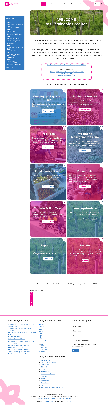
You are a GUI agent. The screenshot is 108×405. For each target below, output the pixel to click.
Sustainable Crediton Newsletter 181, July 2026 (21, 329)
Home (43, 4)
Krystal (69, 401)
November (43, 349)
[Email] (66, 303)
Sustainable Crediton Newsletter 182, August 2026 (66, 65)
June (41, 331)
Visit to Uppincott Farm (67, 76)
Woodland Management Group (85, 135)
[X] (66, 298)
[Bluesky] (66, 296)
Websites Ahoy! (49, 401)
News (43, 378)
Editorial (44, 367)
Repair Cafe (11, 31)
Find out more (48, 111)
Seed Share (45, 383)
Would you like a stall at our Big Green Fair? (67, 72)
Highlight (44, 376)
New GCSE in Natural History (18, 349)
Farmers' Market (47, 371)
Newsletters (83, 4)
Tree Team (48, 133)
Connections (74, 4)
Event (43, 369)
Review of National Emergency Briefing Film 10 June (19, 346)
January (42, 342)
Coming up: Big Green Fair (48, 98)
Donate (97, 4)
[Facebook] (66, 293)
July (40, 329)
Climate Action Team (48, 208)
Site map (68, 398)
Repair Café (85, 171)
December (43, 347)
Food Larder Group (48, 171)
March (41, 338)
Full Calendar (10, 68)
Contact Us (48, 259)
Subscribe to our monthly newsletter (83, 213)
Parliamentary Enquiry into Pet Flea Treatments (21, 342)
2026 (42, 324)
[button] (101, 4)
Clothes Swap (45, 365)
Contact (91, 4)
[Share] (66, 305)
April (41, 336)
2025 (42, 345)
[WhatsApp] (66, 300)
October (42, 352)
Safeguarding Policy (43, 398)
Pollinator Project (85, 96)
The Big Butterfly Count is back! (19, 352)
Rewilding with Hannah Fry (17, 354)
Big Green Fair (46, 360)
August (41, 326)
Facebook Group (81, 219)
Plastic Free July (66, 74)
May (40, 333)
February (42, 340)
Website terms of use (57, 398)
